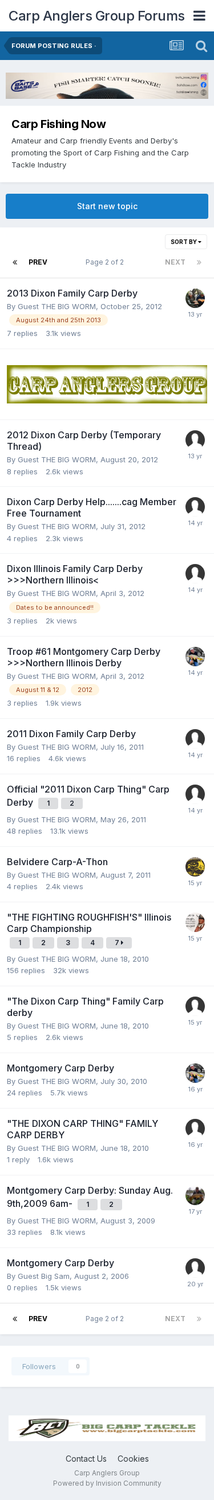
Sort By (184, 241)
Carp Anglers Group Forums (97, 15)
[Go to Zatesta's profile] (195, 298)
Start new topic (107, 206)
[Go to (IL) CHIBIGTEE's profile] (195, 1195)
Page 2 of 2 (106, 262)
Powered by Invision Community (107, 1483)
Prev (38, 262)
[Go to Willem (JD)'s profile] (195, 867)
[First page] (15, 262)
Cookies (133, 1458)
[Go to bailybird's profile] (195, 656)
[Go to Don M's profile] (195, 922)
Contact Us (86, 1458)
